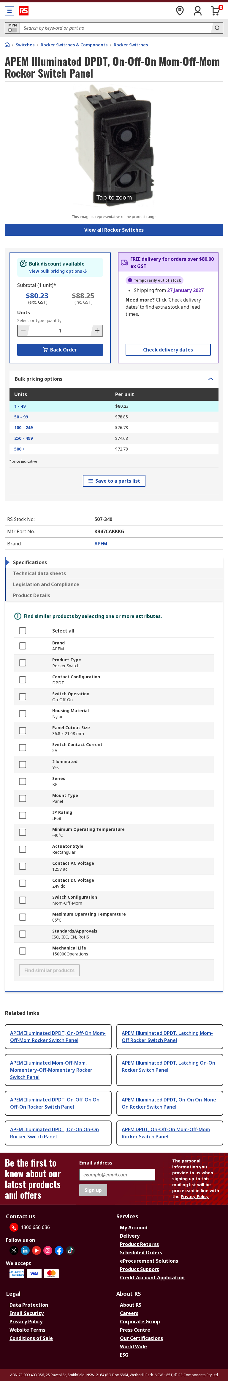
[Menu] (9, 10)
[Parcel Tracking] (180, 11)
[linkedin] (25, 1250)
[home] (7, 44)
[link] (58, 271)
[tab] (114, 562)
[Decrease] (24, 330)
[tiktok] (70, 1250)
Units (23, 312)
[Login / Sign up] (197, 11)
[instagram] (47, 1250)
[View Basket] (215, 11)
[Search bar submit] (217, 28)
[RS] (23, 10)
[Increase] (96, 330)
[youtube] (36, 1250)
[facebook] (59, 1250)
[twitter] (14, 1250)
